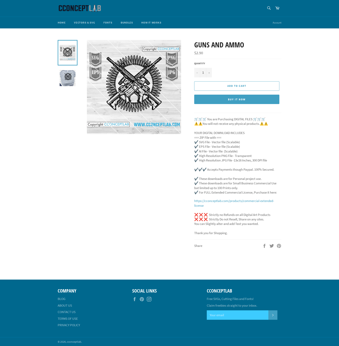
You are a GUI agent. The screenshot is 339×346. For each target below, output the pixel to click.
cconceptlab (74, 341)
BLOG (61, 299)
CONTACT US (67, 312)
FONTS (107, 22)
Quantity (199, 63)
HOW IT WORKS (151, 22)
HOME (62, 22)
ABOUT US (65, 305)
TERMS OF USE (68, 318)
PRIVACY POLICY (69, 325)
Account (277, 22)
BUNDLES (127, 22)
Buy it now (237, 99)
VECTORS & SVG (84, 22)
